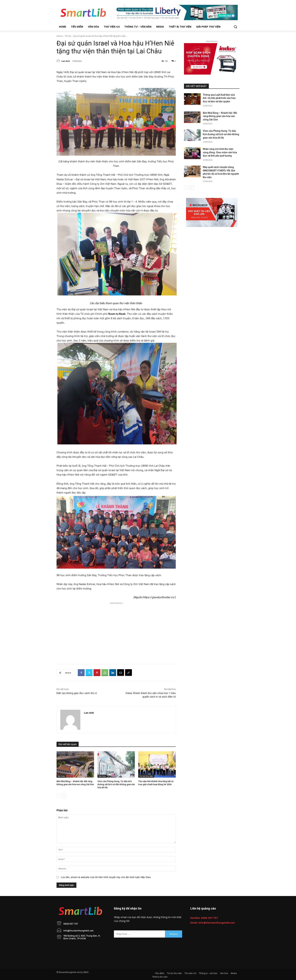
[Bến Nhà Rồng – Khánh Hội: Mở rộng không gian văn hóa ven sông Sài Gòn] (75, 764)
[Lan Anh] (59, 61)
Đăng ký (174, 934)
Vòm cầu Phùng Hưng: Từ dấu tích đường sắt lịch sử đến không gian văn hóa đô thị (116, 784)
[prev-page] (59, 796)
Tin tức (68, 36)
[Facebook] (81, 672)
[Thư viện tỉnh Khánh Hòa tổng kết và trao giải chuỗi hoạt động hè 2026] (157, 764)
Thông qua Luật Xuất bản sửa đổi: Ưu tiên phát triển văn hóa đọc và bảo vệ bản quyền (219, 98)
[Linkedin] (112, 672)
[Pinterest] (97, 672)
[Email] (120, 672)
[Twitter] (89, 672)
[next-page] (64, 796)
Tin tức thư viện (146, 776)
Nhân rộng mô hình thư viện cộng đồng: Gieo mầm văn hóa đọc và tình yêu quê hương (220, 152)
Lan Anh (65, 61)
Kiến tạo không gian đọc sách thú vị (77, 693)
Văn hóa (61, 776)
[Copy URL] (128, 672)
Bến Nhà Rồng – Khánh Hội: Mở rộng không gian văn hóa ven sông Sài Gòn (220, 116)
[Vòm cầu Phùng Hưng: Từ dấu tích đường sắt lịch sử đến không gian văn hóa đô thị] (116, 764)
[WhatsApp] (104, 672)
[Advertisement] (116, 629)
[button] (235, 27)
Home (60, 36)
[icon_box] (67, 927)
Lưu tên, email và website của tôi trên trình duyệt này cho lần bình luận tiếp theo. (106, 877)
